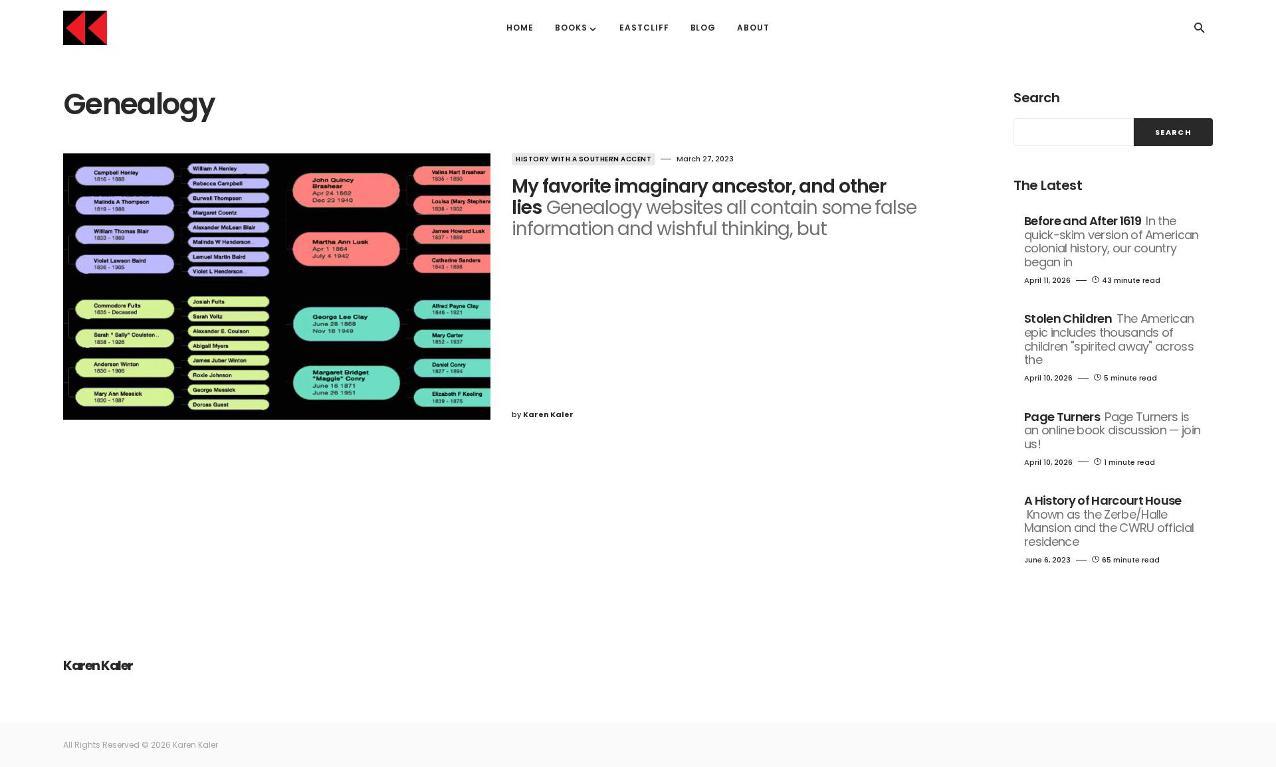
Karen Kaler (98, 665)
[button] (1199, 28)
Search (1036, 97)
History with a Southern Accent (583, 159)
